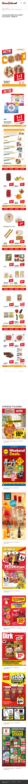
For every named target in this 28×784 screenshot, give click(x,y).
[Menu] (24, 3)
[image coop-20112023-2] (14, 108)
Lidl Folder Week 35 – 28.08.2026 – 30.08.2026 (11, 488)
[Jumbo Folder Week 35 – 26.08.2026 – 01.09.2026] (14, 568)
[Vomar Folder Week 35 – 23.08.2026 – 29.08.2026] (14, 696)
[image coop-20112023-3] (14, 148)
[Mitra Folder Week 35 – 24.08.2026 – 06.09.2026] (14, 516)
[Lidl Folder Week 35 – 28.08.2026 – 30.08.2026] (14, 466)
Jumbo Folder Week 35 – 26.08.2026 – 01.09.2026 (12, 591)
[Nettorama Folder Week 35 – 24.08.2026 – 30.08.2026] (14, 611)
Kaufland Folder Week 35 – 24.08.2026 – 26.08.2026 (13, 769)
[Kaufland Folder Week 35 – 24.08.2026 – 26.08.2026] (14, 746)
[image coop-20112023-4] (14, 188)
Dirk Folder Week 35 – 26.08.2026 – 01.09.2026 (12, 668)
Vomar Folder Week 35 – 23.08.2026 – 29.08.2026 (12, 723)
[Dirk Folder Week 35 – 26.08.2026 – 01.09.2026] (14, 649)
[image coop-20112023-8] (14, 348)
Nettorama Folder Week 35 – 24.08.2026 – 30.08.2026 (13, 628)
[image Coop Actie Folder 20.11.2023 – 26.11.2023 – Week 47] (14, 68)
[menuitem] (20, 3)
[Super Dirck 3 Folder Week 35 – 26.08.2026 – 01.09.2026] (14, 424)
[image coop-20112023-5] (14, 228)
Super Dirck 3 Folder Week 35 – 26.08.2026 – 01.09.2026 (14, 441)
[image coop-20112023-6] (14, 268)
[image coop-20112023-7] (14, 308)
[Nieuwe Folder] (11, 3)
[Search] (20, 3)
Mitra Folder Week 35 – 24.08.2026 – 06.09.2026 (12, 543)
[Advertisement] (14, 32)
